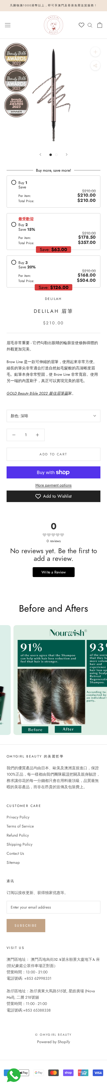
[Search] (90, 25)
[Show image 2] (56, 155)
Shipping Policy (19, 844)
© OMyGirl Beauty (53, 1034)
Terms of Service (20, 826)
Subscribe (26, 925)
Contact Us (15, 853)
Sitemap (13, 862)
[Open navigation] (7, 25)
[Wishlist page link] (81, 25)
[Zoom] (95, 51)
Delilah (53, 298)
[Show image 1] (50, 155)
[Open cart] (99, 25)
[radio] (53, 191)
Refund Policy (18, 835)
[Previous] (40, 154)
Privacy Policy (18, 817)
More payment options (53, 485)
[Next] (66, 154)
